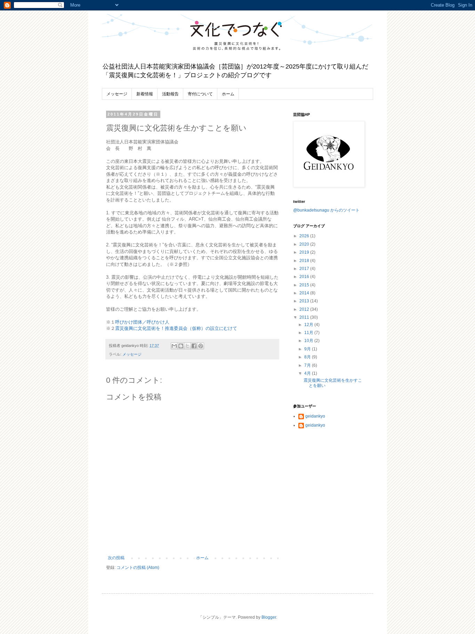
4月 (308, 373)
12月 (309, 324)
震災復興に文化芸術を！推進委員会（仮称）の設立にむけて (176, 328)
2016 (304, 276)
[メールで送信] (174, 345)
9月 (308, 349)
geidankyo (315, 416)
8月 (308, 357)
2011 (304, 317)
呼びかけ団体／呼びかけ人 (142, 322)
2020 (304, 244)
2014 (304, 293)
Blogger (268, 617)
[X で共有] (187, 345)
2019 (304, 252)
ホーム (228, 94)
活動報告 (170, 94)
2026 (304, 235)
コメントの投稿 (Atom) (137, 567)
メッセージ (116, 94)
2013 (304, 301)
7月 (308, 365)
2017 (304, 268)
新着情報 (144, 94)
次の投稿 (116, 557)
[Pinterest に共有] (200, 345)
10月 (309, 340)
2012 (304, 309)
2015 (304, 285)
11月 (309, 332)
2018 (304, 260)
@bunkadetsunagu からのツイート (326, 210)
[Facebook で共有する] (194, 345)
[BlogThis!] (180, 345)
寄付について (200, 94)
